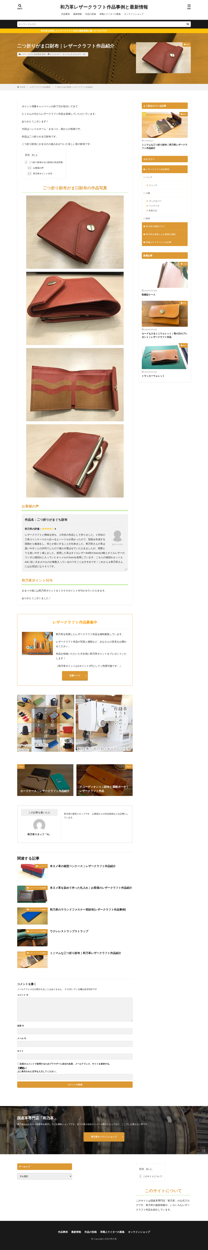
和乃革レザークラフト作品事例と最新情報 (104, 7)
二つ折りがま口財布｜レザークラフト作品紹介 (74, 87)
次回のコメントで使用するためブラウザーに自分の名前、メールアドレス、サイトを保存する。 (65, 1064)
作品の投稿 (90, 14)
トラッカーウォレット (153, 375)
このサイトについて (151, 1176)
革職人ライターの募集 (110, 14)
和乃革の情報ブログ (155, 226)
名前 (20, 1026)
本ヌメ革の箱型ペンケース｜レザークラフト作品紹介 (83, 866)
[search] (188, 24)
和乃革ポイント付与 (40, 173)
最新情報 (77, 14)
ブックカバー (155, 201)
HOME (22, 87)
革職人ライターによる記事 (158, 242)
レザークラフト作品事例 (31, 54)
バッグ (149, 177)
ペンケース (42, 866)
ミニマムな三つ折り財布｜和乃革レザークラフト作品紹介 (85, 953)
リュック (153, 185)
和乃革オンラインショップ (104, 1136)
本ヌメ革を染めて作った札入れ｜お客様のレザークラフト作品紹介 (91, 887)
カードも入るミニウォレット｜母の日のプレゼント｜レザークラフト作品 (164, 335)
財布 (44, 54)
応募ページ (75, 675)
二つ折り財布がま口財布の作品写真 (44, 162)
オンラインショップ (133, 14)
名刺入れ (153, 210)
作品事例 (65, 14)
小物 (148, 193)
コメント (22, 995)
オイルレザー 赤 (78, 54)
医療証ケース (148, 294)
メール (21, 1038)
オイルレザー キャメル (60, 54)
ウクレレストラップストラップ (69, 931)
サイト (20, 1051)
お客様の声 (36, 168)
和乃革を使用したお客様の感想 (161, 234)
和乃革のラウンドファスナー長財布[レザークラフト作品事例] (88, 909)
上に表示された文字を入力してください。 (37, 1071)
